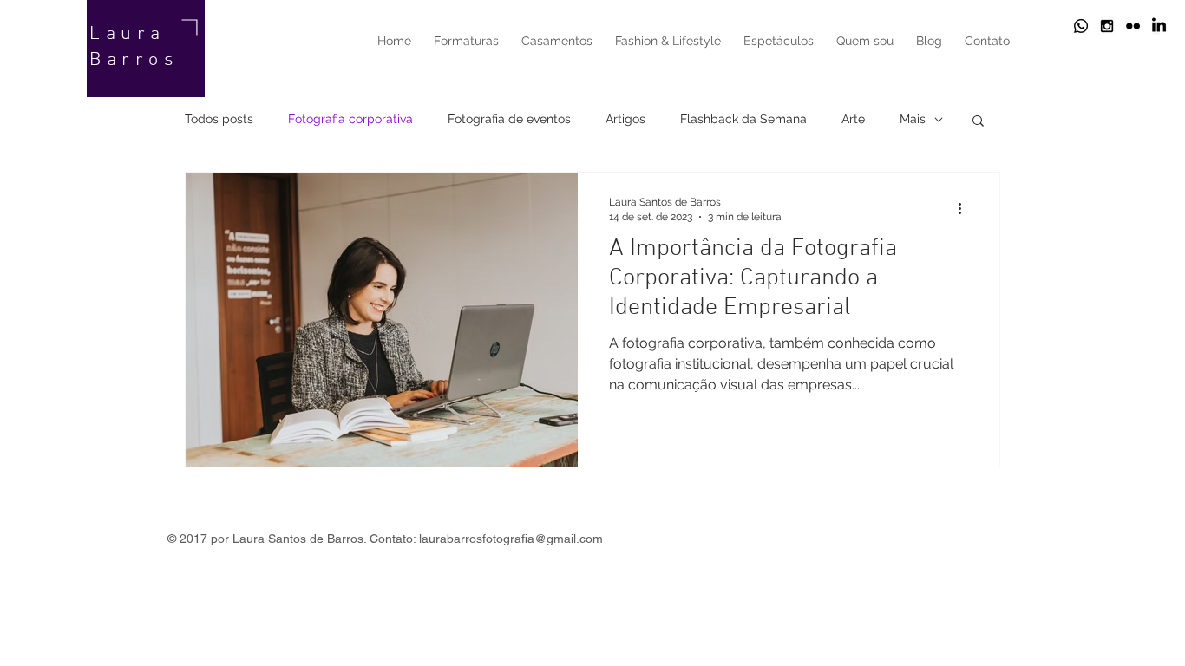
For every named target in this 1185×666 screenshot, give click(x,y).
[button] (978, 122)
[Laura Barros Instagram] (1107, 26)
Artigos (625, 119)
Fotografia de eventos (509, 119)
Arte (853, 119)
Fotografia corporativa (350, 119)
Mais (913, 119)
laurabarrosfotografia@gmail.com (511, 538)
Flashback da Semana (743, 119)
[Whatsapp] (1081, 26)
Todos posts (219, 119)
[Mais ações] (965, 208)
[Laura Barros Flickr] (1133, 26)
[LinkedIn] (1159, 26)
